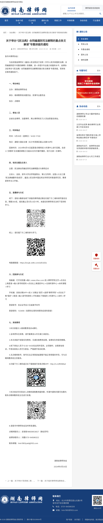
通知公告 (45, 20)
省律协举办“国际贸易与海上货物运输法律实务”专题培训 (88, 136)
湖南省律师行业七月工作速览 (88, 156)
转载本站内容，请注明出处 (94, 520)
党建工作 (58, 20)
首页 (6, 20)
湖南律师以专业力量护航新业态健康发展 (88, 115)
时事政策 (70, 20)
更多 (98, 71)
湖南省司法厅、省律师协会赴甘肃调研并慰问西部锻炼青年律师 (88, 147)
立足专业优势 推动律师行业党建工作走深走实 (88, 125)
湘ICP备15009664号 (34, 519)
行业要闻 (96, 20)
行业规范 (32, 20)
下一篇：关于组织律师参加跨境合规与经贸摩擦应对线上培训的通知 (52, 481)
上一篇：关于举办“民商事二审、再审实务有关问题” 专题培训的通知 (21, 481)
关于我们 (77, 520)
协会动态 (83, 20)
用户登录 (69, 520)
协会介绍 (19, 20)
